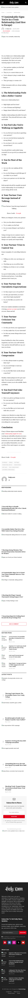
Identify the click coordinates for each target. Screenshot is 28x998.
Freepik (18, 213)
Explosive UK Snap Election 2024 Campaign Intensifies (15, 741)
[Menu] (3, 2)
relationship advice (7, 464)
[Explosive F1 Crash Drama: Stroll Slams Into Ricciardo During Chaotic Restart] (4, 647)
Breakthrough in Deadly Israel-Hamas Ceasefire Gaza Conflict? (15, 719)
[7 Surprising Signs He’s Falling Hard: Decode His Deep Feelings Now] (14, 607)
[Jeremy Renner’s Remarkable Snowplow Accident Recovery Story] (4, 638)
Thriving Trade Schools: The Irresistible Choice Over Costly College (15, 695)
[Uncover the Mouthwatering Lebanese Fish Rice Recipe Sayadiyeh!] (4, 962)
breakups (4, 462)
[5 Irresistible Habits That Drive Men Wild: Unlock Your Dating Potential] (14, 520)
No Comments (16, 31)
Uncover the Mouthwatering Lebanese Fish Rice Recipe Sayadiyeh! (16, 962)
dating (10, 462)
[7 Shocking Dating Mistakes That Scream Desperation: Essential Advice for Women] (14, 541)
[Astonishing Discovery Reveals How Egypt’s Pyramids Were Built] (14, 754)
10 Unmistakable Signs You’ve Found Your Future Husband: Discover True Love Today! (13, 574)
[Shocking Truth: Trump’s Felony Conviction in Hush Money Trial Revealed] (14, 777)
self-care (4, 467)
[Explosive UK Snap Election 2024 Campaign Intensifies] (14, 732)
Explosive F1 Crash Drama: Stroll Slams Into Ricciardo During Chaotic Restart (17, 647)
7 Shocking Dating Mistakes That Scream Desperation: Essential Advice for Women (14, 551)
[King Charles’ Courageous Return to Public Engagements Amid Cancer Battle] (4, 665)
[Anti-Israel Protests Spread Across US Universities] (4, 657)
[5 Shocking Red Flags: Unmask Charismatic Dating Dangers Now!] (14, 586)
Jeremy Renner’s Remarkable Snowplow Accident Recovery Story (17, 638)
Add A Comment (14, 624)
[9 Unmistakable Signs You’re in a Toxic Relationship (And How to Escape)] (14, 44)
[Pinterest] (5, 942)
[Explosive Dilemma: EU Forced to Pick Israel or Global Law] (4, 954)
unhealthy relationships (8, 469)
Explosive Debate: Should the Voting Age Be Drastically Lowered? (16, 979)
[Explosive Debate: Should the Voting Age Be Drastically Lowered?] (4, 979)
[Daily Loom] (14, 2)
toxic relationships (14, 467)
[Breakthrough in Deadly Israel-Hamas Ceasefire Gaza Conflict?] (14, 709)
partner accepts (12, 309)
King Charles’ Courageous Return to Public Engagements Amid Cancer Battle (17, 665)
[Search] (25, 2)
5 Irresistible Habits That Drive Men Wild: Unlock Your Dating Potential (13, 530)
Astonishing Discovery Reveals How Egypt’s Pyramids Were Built (15, 764)
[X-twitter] (18, 942)
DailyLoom (8, 28)
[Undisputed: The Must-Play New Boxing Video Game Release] (4, 972)
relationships (17, 464)
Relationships (6, 31)
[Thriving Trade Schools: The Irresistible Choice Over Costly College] (14, 684)
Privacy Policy (13, 822)
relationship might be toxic (13, 434)
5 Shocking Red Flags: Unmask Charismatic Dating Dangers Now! (12, 596)
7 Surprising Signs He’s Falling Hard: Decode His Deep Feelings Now (13, 617)
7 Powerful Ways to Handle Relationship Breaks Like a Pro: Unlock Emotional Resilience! (14, 508)
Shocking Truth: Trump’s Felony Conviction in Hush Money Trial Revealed (15, 788)
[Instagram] (14, 942)
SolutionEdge (22, 989)
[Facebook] (9, 942)
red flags (16, 462)
